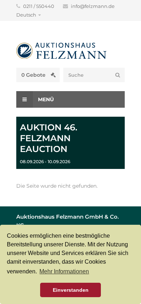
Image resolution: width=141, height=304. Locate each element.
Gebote (34, 75)
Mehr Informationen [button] (64, 271)
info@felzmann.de (93, 6)
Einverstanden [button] (71, 290)
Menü (45, 99)
